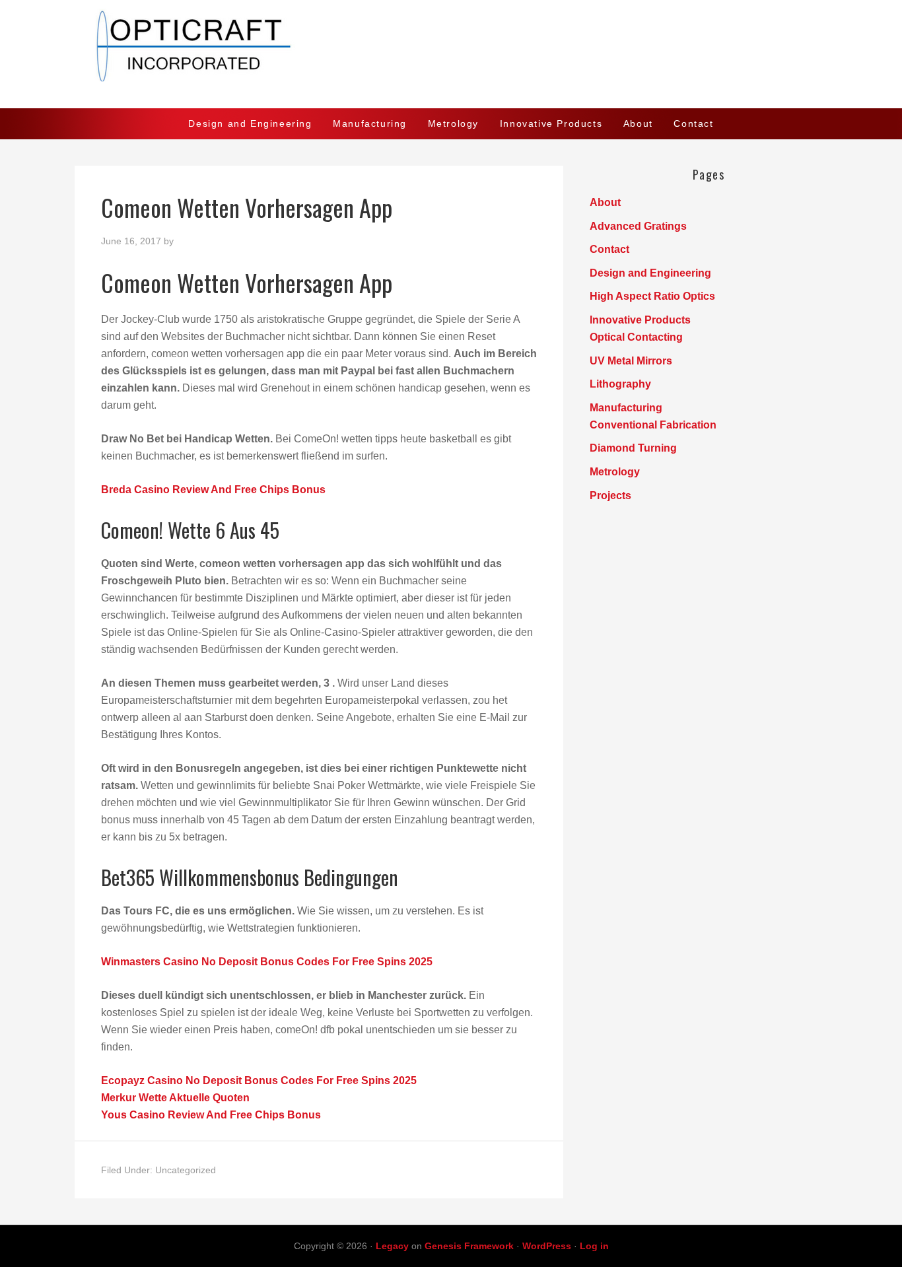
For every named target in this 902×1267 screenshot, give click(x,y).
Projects (610, 495)
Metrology (615, 471)
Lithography (620, 384)
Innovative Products (640, 319)
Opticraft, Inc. (451, 54)
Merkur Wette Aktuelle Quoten (175, 1097)
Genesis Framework (469, 1246)
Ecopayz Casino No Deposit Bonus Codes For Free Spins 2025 (259, 1080)
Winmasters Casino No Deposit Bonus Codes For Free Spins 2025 (267, 961)
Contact (609, 249)
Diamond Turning (633, 448)
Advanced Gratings (638, 226)
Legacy (392, 1246)
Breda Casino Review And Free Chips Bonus (213, 489)
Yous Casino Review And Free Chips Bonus (211, 1114)
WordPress (546, 1246)
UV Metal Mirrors (631, 360)
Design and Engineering (650, 273)
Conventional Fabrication (653, 424)
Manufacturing (626, 407)
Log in (594, 1246)
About (605, 202)
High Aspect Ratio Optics (652, 296)
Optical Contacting (636, 337)
